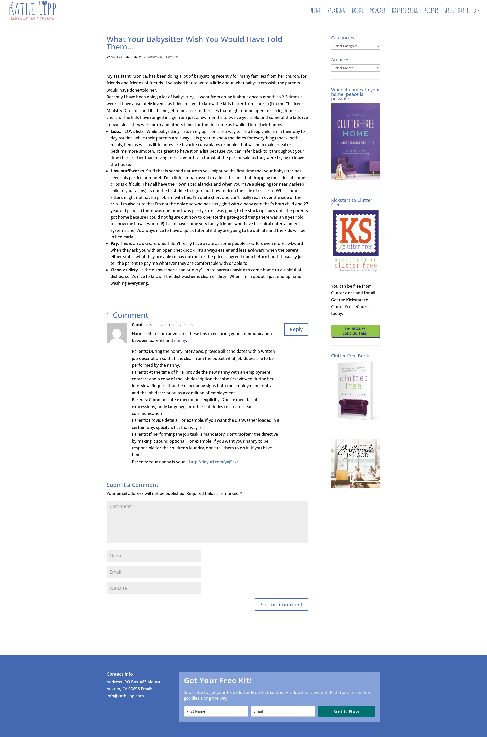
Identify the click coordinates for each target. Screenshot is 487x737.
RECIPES (432, 11)
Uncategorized (153, 56)
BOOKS (358, 11)
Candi (138, 324)
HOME (316, 11)
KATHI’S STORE (405, 11)
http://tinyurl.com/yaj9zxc (214, 462)
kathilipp (116, 56)
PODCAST (378, 11)
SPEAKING (336, 11)
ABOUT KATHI (457, 11)
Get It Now (346, 711)
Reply (296, 329)
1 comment (173, 56)
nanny (180, 340)
